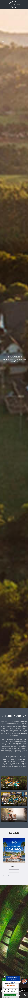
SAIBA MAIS (14, 871)
